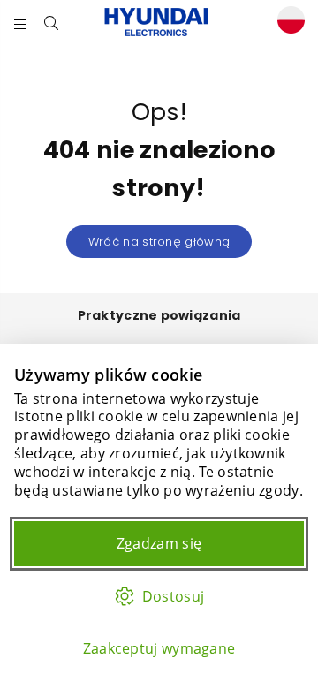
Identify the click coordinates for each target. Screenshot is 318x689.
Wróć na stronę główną (159, 241)
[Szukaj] (51, 22)
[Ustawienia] (287, 22)
